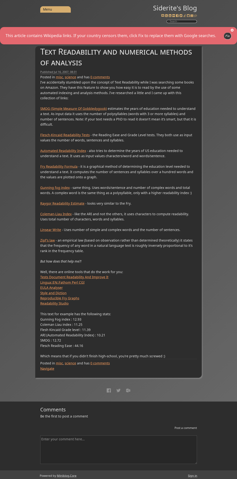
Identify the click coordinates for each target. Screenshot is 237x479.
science (70, 77)
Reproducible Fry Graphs (59, 298)
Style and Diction (53, 293)
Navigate (47, 368)
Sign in (192, 476)
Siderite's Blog (175, 7)
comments (100, 77)
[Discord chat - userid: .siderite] (162, 16)
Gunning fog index (55, 187)
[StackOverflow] (184, 16)
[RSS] (166, 16)
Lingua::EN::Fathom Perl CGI (62, 282)
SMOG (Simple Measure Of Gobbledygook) (73, 108)
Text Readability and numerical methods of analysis (116, 57)
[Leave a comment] (195, 16)
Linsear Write (50, 230)
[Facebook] (177, 16)
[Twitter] (181, 16)
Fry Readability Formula (59, 166)
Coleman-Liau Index (56, 214)
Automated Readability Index (63, 151)
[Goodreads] (192, 16)
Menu (47, 9)
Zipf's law (47, 240)
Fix (227, 36)
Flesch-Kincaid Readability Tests (65, 135)
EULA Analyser (51, 287)
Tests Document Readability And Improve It (74, 277)
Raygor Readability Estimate (62, 203)
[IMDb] (173, 16)
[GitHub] (188, 16)
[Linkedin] (170, 16)
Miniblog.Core (67, 476)
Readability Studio (54, 303)
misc (59, 77)
